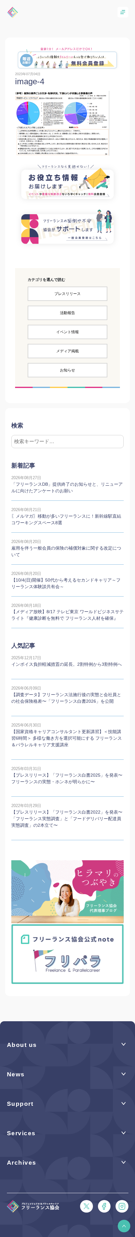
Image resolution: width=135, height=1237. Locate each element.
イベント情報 (67, 332)
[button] (124, 1226)
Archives (21, 1162)
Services (21, 1133)
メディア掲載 (67, 351)
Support (20, 1103)
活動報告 (67, 313)
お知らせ (67, 370)
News (16, 1074)
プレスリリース (67, 294)
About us (22, 1045)
